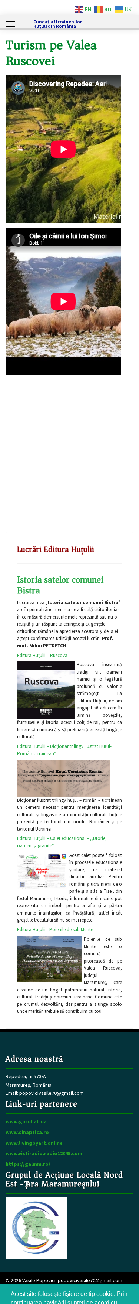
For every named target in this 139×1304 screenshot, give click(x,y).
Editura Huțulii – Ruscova (42, 655)
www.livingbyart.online (34, 1143)
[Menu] (10, 24)
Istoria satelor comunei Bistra (60, 585)
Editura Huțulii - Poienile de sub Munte (55, 929)
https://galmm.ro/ (28, 1164)
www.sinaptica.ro (27, 1132)
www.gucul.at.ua (26, 1121)
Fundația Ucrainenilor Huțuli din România (57, 24)
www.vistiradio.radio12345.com (44, 1153)
